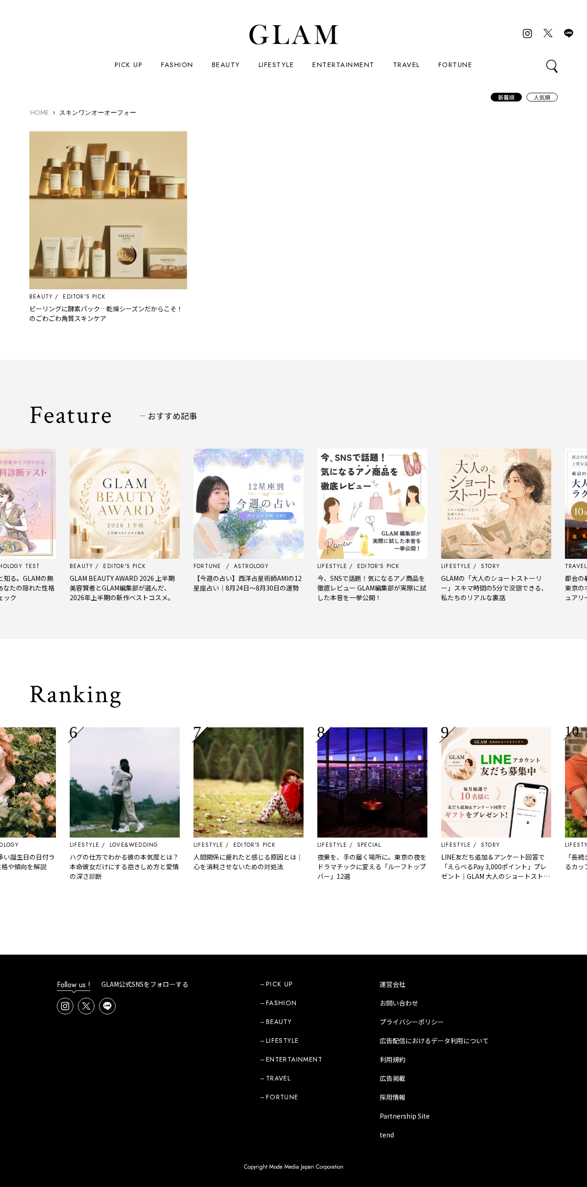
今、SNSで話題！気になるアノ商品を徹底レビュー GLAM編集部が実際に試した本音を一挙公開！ (349, 588)
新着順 (506, 97)
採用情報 (392, 1097)
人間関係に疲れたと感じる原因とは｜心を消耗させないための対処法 (226, 861)
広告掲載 (392, 1078)
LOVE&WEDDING (112, 845)
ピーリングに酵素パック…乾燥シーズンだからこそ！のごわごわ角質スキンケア (106, 313)
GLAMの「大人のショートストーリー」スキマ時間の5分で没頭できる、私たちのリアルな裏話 (472, 588)
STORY (468, 845)
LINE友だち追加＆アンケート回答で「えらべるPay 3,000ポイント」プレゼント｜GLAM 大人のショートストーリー (473, 871)
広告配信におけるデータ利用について (434, 1040)
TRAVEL (406, 65)
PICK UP (129, 65)
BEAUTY (226, 65)
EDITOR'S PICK (84, 297)
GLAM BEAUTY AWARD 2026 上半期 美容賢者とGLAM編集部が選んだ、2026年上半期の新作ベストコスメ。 (103, 588)
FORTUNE (455, 65)
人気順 (542, 97)
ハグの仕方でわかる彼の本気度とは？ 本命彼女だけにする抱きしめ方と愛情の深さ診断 (102, 866)
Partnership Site (405, 1115)
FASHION (177, 65)
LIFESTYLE (276, 65)
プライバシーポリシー (412, 1021)
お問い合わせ (399, 1002)
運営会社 (392, 984)
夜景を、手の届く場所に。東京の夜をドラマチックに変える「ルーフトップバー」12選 (349, 866)
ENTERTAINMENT (343, 65)
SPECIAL (347, 845)
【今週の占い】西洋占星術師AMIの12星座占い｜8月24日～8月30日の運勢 (226, 583)
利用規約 (392, 1059)
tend (387, 1134)
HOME (39, 112)
